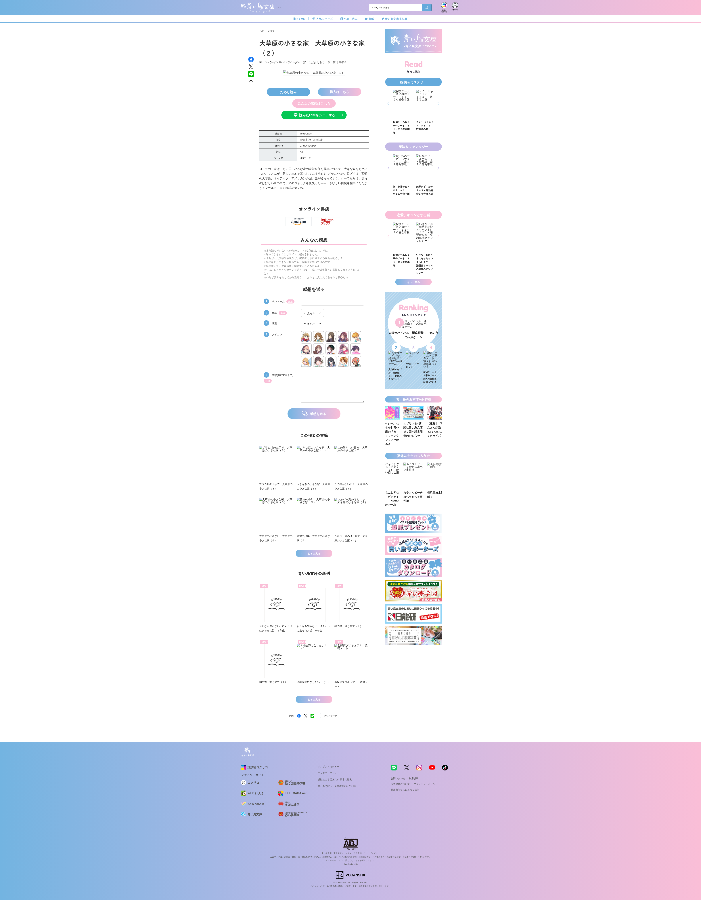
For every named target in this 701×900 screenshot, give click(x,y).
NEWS (300, 18)
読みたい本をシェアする (317, 115)
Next (437, 103)
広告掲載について (400, 784)
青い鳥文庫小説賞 (396, 18)
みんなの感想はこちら (314, 103)
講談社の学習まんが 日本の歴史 (335, 779)
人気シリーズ (324, 18)
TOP (261, 30)
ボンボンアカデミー (328, 766)
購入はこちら (339, 91)
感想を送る (318, 413)
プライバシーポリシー (425, 784)
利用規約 (413, 778)
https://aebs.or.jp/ (350, 863)
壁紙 (371, 18)
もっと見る (314, 553)
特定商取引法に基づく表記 (405, 789)
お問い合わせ (398, 778)
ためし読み (351, 18)
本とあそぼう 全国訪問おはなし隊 (337, 786)
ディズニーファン (327, 773)
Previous (389, 103)
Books (271, 30)
